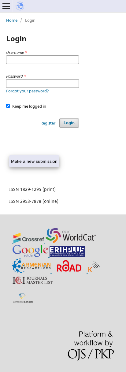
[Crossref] (29, 241)
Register (47, 123)
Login (69, 123)
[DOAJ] (12, 241)
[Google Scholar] (31, 255)
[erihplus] (67, 255)
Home (11, 20)
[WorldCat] (70, 241)
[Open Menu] (6, 6)
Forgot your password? (27, 91)
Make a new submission (34, 161)
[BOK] (32, 271)
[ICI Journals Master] (35, 284)
